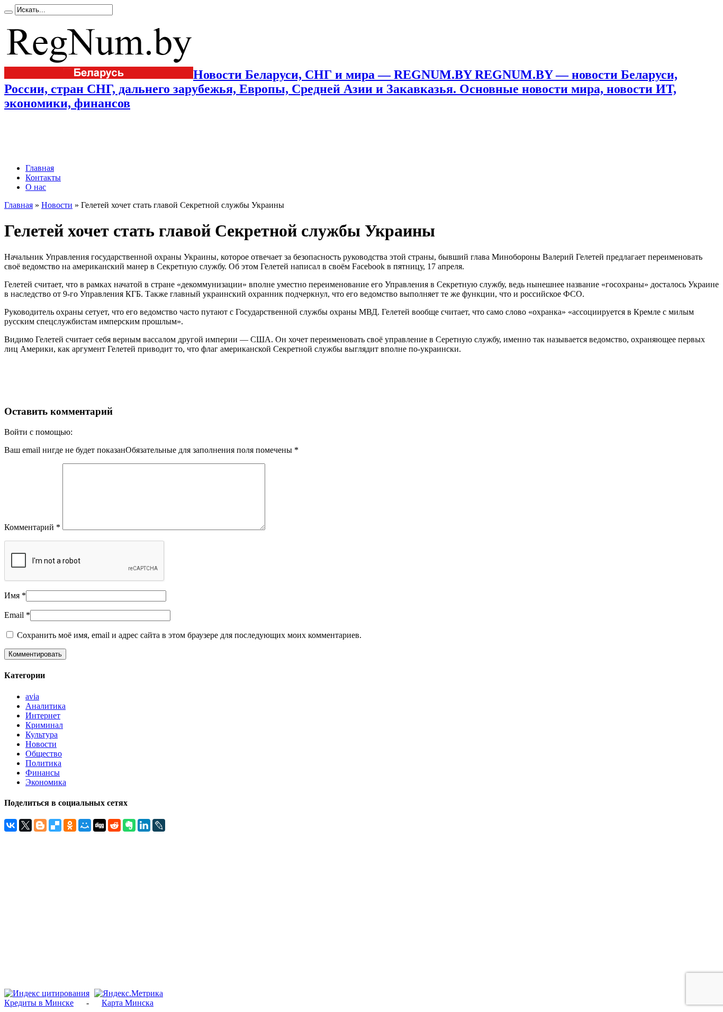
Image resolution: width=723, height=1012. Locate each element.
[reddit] (114, 825)
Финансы (42, 772)
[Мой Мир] (84, 825)
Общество (43, 753)
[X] (25, 825)
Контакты (43, 177)
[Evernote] (129, 825)
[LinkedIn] (144, 825)
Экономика (45, 782)
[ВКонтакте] (10, 825)
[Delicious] (55, 825)
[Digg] (99, 825)
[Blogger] (40, 825)
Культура (41, 734)
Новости (57, 204)
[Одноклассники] (70, 825)
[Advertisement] (128, 137)
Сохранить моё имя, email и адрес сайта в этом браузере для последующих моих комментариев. (189, 635)
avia (32, 696)
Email (14, 614)
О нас (35, 187)
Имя (12, 595)
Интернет (42, 715)
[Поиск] (8, 12)
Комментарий (32, 527)
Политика (43, 763)
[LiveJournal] (158, 825)
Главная (39, 167)
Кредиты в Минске (39, 1002)
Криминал (44, 725)
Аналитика (45, 705)
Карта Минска (127, 1002)
